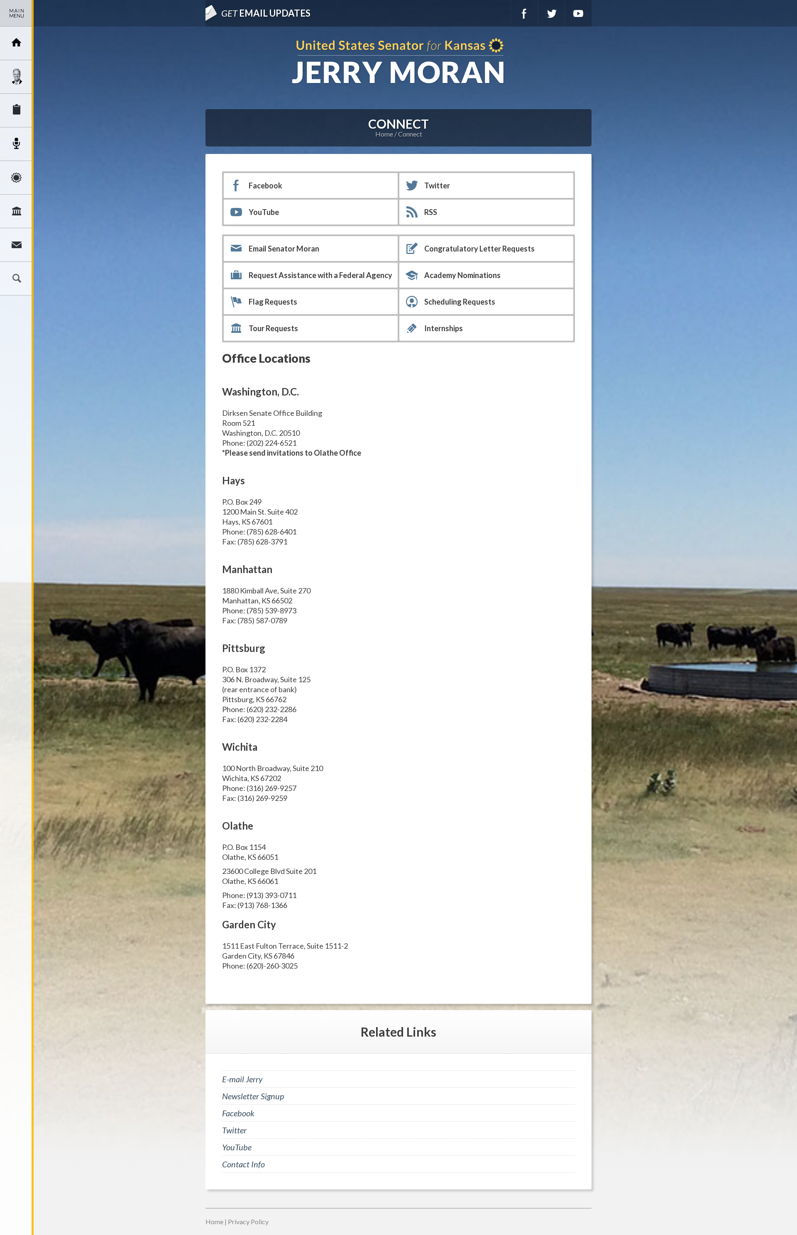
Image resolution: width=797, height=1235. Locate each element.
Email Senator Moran (284, 248)
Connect (16, 244)
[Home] (16, 43)
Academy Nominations (462, 275)
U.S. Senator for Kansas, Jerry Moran (398, 62)
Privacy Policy (248, 1221)
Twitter (551, 13)
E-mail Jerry (242, 1079)
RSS (430, 212)
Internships (443, 328)
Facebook (524, 13)
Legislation (16, 211)
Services (16, 110)
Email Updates (265, 13)
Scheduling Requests (459, 301)
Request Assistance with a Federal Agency (320, 275)
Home (384, 134)
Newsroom (16, 144)
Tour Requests (273, 328)
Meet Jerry (16, 76)
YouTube (578, 13)
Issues (16, 177)
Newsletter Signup (253, 1096)
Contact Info (243, 1164)
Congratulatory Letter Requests (479, 248)
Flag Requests (273, 301)
